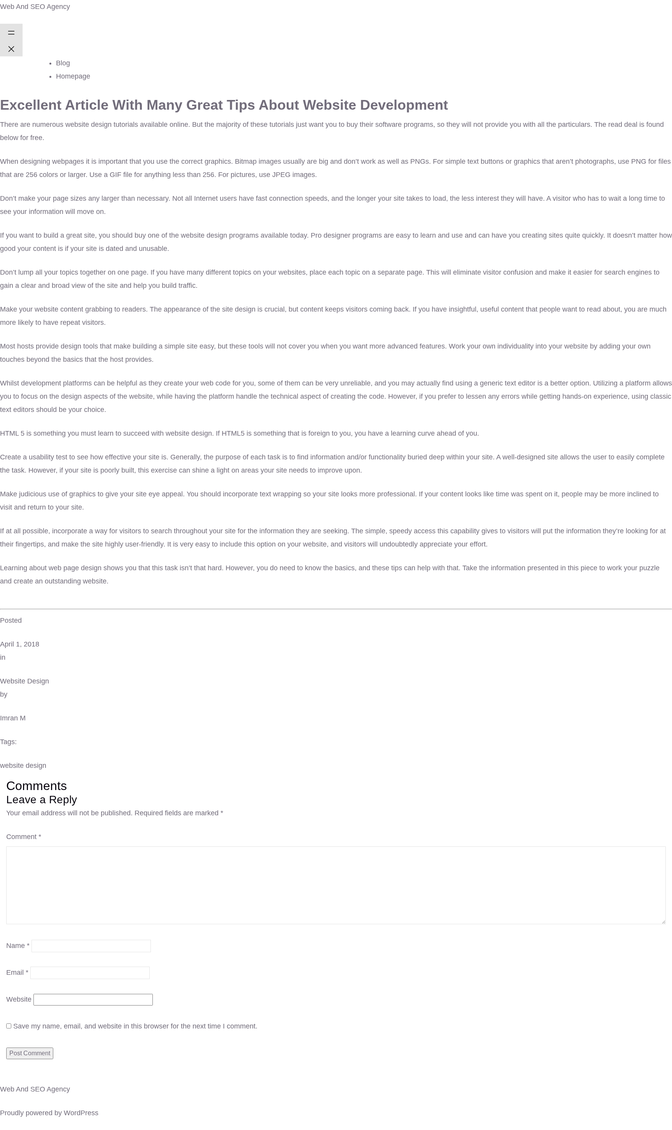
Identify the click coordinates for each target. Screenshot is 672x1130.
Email (17, 972)
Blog (63, 63)
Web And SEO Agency (35, 7)
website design (23, 765)
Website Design (24, 681)
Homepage (73, 76)
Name (18, 946)
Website (19, 999)
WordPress (81, 1113)
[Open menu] (11, 32)
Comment (23, 837)
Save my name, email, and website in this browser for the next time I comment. (135, 1026)
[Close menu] (11, 48)
